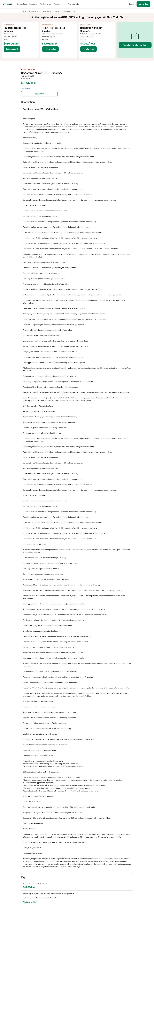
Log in (131, 4)
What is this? (31, 902)
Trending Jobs (73, 4)
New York (57, 11)
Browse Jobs (22, 4)
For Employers (45, 4)
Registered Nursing (28, 11)
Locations (33, 4)
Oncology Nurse (45, 11)
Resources (58, 4)
